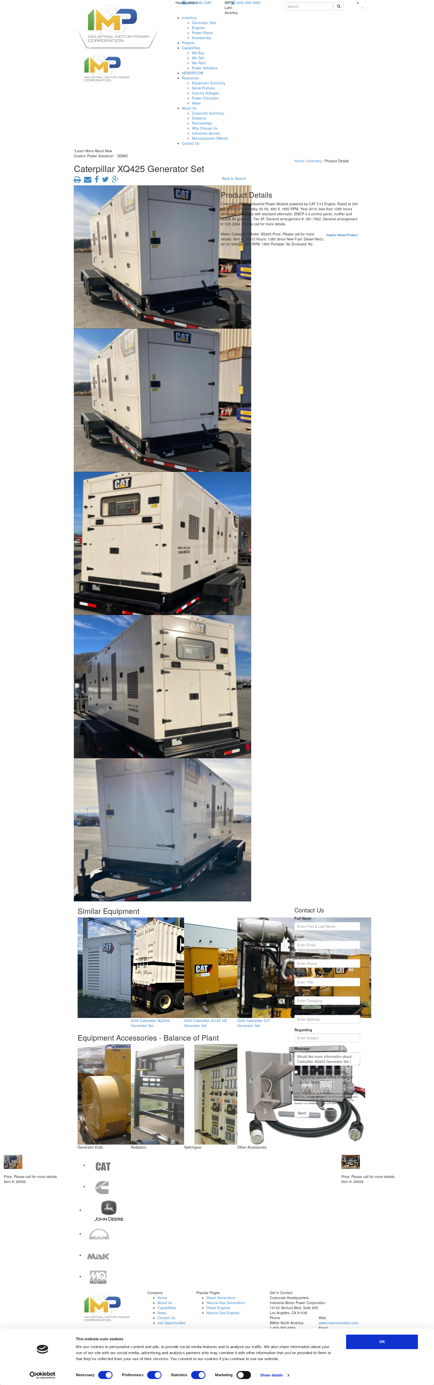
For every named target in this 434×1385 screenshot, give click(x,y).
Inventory (189, 17)
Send (302, 1112)
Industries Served (206, 133)
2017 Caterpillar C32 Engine (365, 1171)
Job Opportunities (171, 1322)
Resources (190, 77)
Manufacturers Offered (210, 138)
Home (299, 160)
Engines (198, 27)
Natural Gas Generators (225, 1302)
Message (302, 1048)
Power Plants (202, 32)
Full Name (302, 918)
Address (301, 1011)
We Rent (199, 62)
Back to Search (234, 178)
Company (302, 992)
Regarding (303, 1029)
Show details (271, 1375)
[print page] (77, 180)
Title (298, 974)
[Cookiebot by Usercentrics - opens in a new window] (43, 1375)
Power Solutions (205, 67)
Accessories (201, 37)
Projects (188, 42)
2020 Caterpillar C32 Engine (27, 1171)
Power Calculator (205, 97)
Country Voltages (205, 92)
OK (382, 1342)
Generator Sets (204, 22)
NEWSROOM (192, 72)
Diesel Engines (218, 1307)
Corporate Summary (208, 113)
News (196, 103)
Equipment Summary (208, 82)
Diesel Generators (220, 1297)
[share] (95, 180)
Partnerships (202, 123)
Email (299, 936)
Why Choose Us (205, 128)
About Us (189, 108)
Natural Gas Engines (222, 1312)
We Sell (198, 57)
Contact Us (190, 143)
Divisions (199, 118)
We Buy (198, 52)
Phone (299, 955)
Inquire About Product (342, 235)
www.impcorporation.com (339, 1322)
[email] (86, 180)
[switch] (154, 1375)
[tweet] (104, 180)
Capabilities (191, 47)
